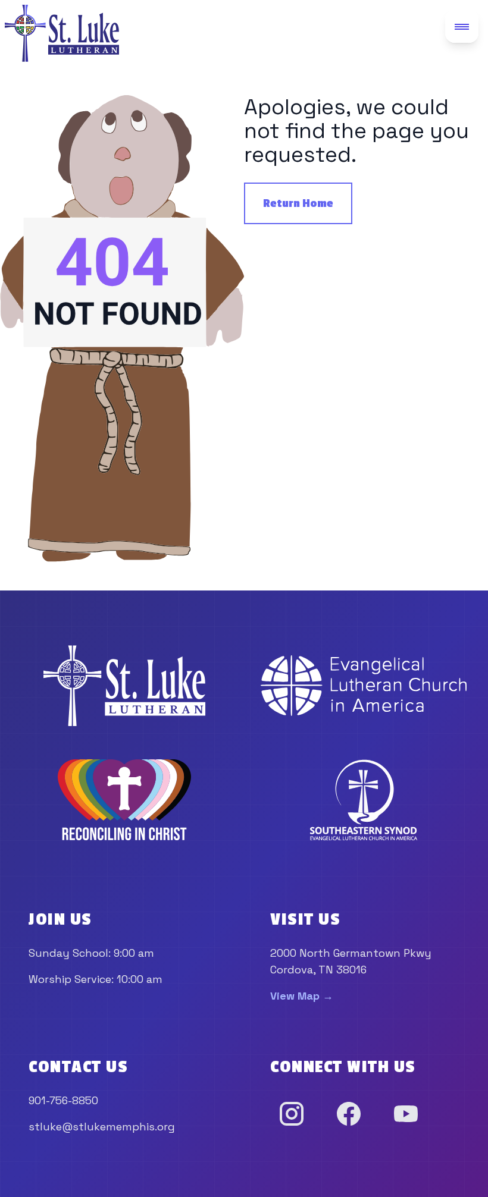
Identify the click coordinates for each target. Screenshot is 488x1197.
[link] (124, 685)
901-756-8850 (63, 1100)
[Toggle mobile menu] (461, 26)
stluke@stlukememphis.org (102, 1126)
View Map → (301, 996)
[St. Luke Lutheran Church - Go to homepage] (62, 33)
